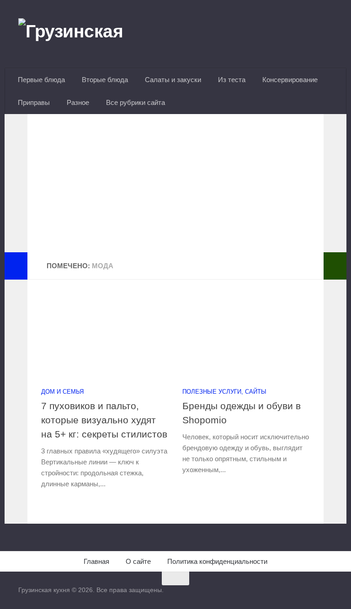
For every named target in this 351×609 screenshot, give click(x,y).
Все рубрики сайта (135, 102)
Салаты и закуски (173, 79)
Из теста (231, 79)
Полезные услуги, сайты (224, 391)
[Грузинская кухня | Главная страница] (82, 34)
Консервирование (290, 79)
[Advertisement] (175, 188)
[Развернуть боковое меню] (16, 266)
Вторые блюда (105, 79)
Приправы (34, 102)
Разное (78, 102)
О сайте (138, 561)
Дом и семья (62, 391)
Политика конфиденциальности (217, 561)
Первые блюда (41, 79)
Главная (96, 561)
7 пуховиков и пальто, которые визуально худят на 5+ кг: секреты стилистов (104, 420)
